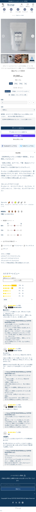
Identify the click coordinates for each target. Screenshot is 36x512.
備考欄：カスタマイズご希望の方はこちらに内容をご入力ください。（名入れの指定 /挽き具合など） (17, 115)
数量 (2, 99)
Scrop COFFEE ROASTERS (10, 5)
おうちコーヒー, (13, 66)
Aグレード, (6, 66)
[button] (7, 285)
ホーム (13, 15)
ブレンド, (24, 68)
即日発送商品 (31, 68)
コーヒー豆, (30, 66)
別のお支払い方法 (18, 139)
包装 (2, 107)
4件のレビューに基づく (9, 278)
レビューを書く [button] (18, 280)
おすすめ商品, (22, 66)
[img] (12, 305)
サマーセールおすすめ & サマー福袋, (11, 68)
